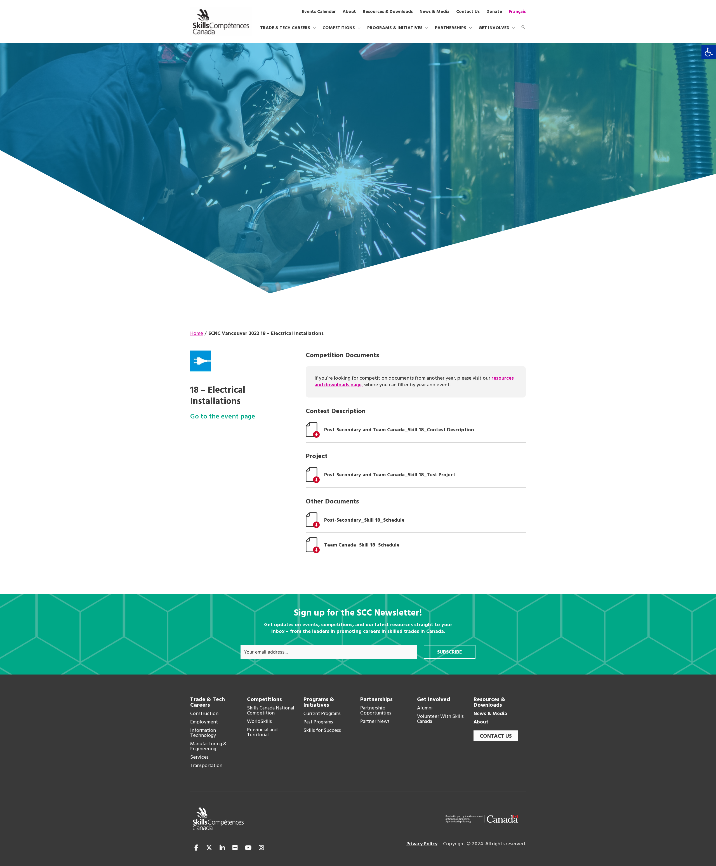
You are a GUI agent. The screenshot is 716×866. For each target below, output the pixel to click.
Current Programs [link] (322, 713)
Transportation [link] (206, 765)
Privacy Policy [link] (421, 844)
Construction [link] (204, 713)
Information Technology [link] (203, 733)
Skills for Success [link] (322, 730)
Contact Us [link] (496, 736)
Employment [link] (204, 722)
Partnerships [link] (376, 699)
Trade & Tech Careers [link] (207, 702)
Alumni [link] (425, 708)
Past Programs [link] (318, 722)
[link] (708, 52)
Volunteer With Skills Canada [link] (440, 719)
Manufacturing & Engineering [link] (208, 747)
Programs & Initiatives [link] (318, 702)
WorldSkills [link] (259, 721)
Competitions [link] (264, 699)
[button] (313, 28)
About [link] (481, 722)
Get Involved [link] (433, 699)
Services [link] (199, 757)
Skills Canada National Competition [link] (270, 711)
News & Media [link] (490, 713)
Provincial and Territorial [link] (262, 733)
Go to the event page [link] (222, 417)
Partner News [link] (375, 721)
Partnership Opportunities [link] (375, 711)
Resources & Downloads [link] (489, 702)
